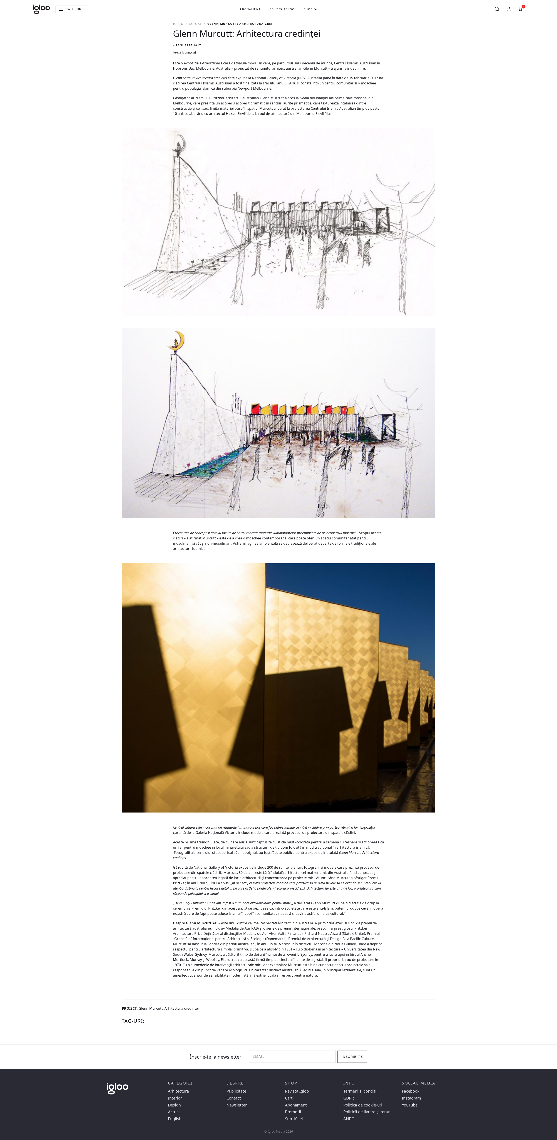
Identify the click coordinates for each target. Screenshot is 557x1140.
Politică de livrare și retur (366, 1111)
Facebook (410, 1091)
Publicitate (236, 1091)
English (174, 1118)
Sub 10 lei (294, 1118)
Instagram (411, 1098)
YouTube (410, 1105)
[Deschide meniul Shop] (315, 9)
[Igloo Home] (41, 9)
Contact (233, 1098)
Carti (289, 1098)
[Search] (497, 9)
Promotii (293, 1111)
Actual (195, 24)
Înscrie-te (352, 1056)
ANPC (348, 1118)
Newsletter (236, 1105)
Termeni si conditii (360, 1091)
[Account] (509, 9)
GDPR (348, 1098)
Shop (308, 9)
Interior (175, 1098)
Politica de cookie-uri (362, 1105)
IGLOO (178, 24)
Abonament (250, 9)
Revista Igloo (282, 9)
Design (174, 1105)
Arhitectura (178, 1091)
